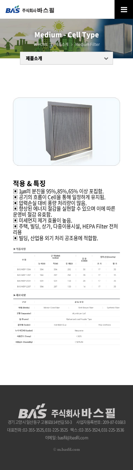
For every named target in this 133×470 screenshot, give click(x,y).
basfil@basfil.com (73, 438)
